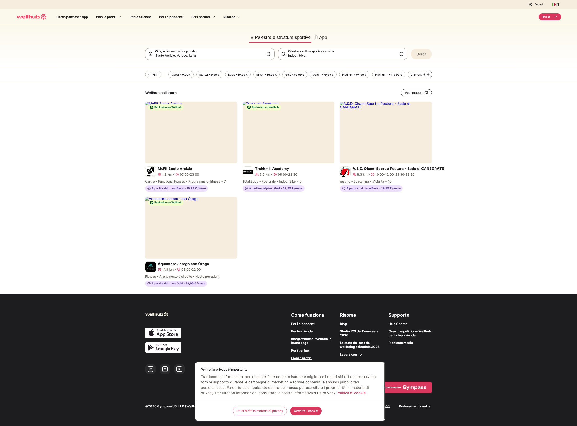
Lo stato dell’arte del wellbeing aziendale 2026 (360, 345)
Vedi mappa (414, 93)
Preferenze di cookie (414, 406)
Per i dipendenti (171, 17)
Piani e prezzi (106, 17)
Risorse (229, 17)
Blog (343, 324)
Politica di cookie (351, 393)
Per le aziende (140, 17)
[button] (270, 54)
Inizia (546, 17)
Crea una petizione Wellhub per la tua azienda (410, 333)
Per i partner (200, 17)
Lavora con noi (351, 354)
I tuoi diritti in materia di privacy (260, 411)
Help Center (398, 324)
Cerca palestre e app (72, 17)
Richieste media (401, 343)
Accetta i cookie (306, 411)
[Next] (428, 74)
